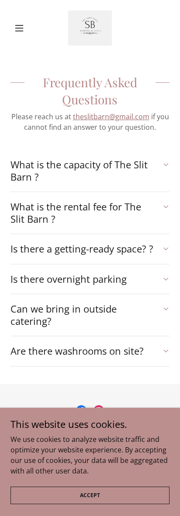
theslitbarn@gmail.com (111, 116)
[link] (90, 28)
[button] (22, 28)
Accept (90, 495)
